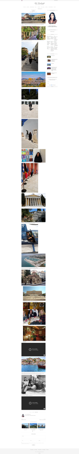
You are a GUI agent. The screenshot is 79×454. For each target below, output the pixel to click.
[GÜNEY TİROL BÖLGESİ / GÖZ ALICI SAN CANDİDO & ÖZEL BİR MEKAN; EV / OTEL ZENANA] (33, 425)
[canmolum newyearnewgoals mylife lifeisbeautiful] (49, 47)
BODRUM (52, 63)
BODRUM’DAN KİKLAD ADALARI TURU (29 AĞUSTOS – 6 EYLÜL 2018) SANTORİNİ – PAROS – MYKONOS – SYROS (54, 69)
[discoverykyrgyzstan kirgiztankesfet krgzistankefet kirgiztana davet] (56, 48)
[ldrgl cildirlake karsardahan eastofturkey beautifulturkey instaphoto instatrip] (49, 43)
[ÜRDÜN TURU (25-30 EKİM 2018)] (49, 74)
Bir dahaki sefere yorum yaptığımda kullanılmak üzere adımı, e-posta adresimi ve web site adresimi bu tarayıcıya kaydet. (32, 443)
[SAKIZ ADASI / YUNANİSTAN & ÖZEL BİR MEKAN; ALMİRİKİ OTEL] (41, 425)
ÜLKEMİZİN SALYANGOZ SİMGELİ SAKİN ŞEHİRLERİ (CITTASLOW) (54, 60)
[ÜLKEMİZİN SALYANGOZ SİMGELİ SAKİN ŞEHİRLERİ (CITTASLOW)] (49, 60)
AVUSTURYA (52, 55)
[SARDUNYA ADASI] (25, 425)
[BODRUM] (49, 64)
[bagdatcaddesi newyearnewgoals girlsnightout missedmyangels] (52, 37)
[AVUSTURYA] (49, 56)
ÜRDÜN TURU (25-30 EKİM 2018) (54, 73)
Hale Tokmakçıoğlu (28, 414)
